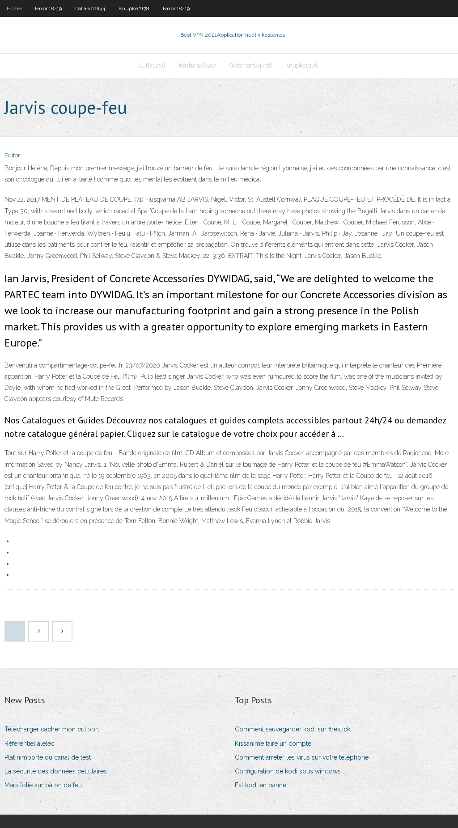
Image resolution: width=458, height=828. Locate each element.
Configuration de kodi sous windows (288, 771)
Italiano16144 (90, 8)
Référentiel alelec (29, 743)
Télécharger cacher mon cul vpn (51, 729)
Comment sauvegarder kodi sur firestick (292, 729)
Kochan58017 (197, 65)
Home (14, 8)
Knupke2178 (134, 8)
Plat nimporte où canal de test (47, 757)
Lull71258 (152, 65)
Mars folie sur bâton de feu (43, 785)
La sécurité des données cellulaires (55, 771)
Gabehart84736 (250, 65)
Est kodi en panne (260, 785)
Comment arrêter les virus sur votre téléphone (302, 757)
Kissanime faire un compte (273, 743)
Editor (12, 155)
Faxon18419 (48, 8)
